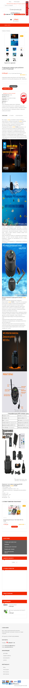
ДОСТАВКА (5, 653)
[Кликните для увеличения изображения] (14, 40)
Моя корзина (6, 671)
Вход (10, 1)
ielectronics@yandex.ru (10, 645)
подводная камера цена (9, 104)
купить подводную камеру (12, 107)
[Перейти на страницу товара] (14, 510)
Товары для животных (10, 542)
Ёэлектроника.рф (15, 9)
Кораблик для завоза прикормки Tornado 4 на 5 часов (16, 613)
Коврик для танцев (9, 549)
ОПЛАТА (5, 660)
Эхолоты (5, 517)
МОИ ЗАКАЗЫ (6, 674)
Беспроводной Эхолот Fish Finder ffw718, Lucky (13, 520)
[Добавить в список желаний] (8, 93)
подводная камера (15, 109)
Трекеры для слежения (10, 546)
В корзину (14, 526)
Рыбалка (7, 544)
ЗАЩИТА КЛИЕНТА (7, 655)
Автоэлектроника (9, 551)
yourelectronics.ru (9, 647)
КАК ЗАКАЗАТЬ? (6, 658)
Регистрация (16, 1)
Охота (6, 552)
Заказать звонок (20, 14)
